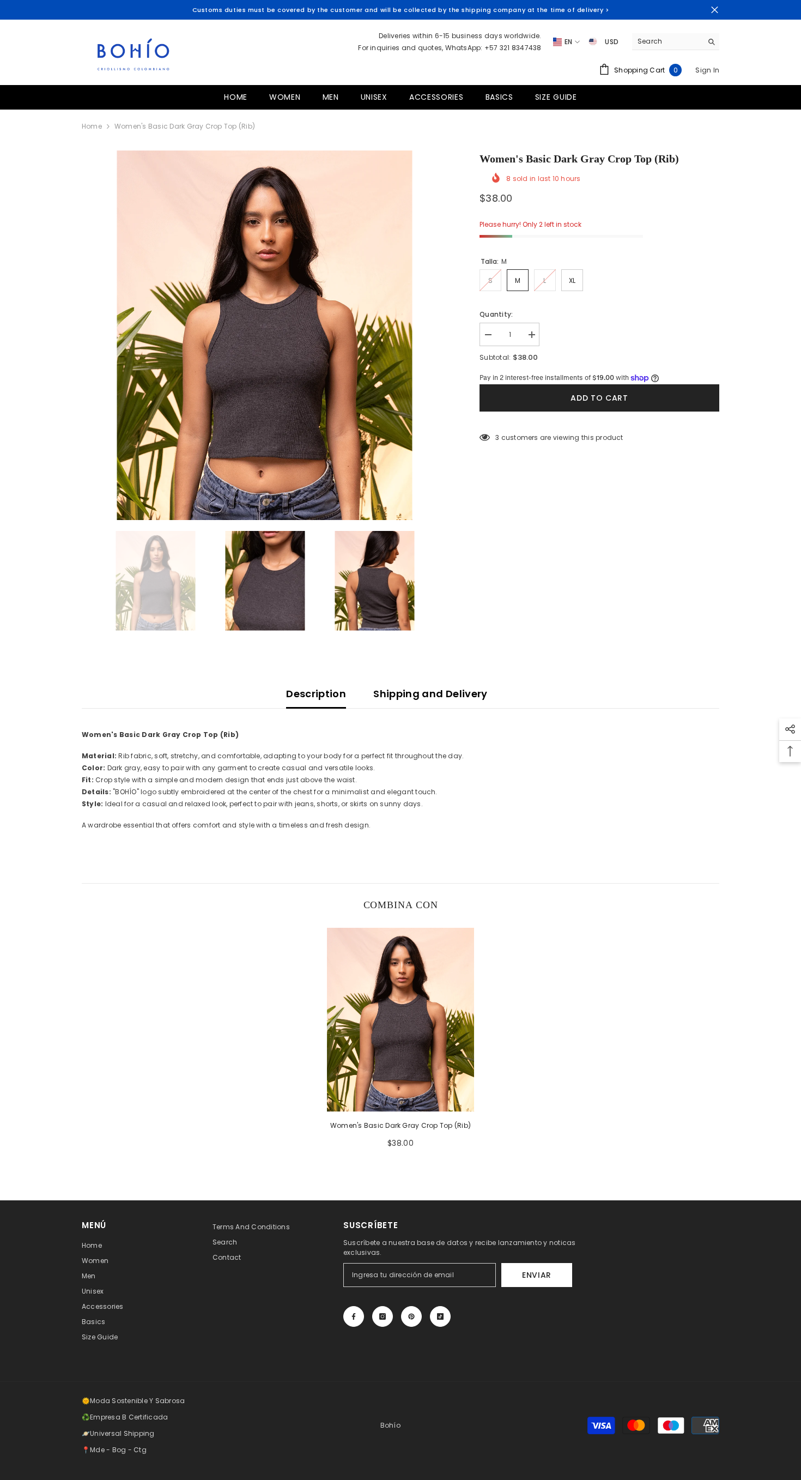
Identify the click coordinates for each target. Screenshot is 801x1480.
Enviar (536, 1275)
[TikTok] (440, 1316)
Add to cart (599, 397)
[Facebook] (353, 1316)
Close (714, 10)
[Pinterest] (411, 1316)
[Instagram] (382, 1316)
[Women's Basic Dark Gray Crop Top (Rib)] (400, 1020)
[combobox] (667, 41)
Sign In (707, 70)
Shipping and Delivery (430, 693)
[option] (264, 335)
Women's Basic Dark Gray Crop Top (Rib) (400, 1125)
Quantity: (496, 314)
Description (316, 693)
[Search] (675, 41)
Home (92, 126)
